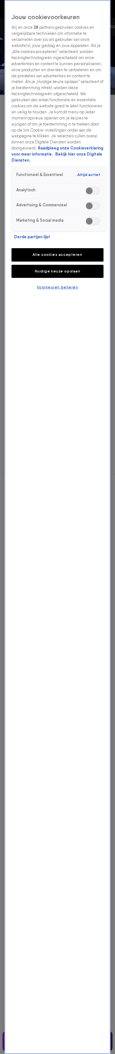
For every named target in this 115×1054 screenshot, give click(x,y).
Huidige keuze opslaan (57, 271)
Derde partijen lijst (32, 236)
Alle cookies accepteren (57, 254)
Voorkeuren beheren (57, 287)
